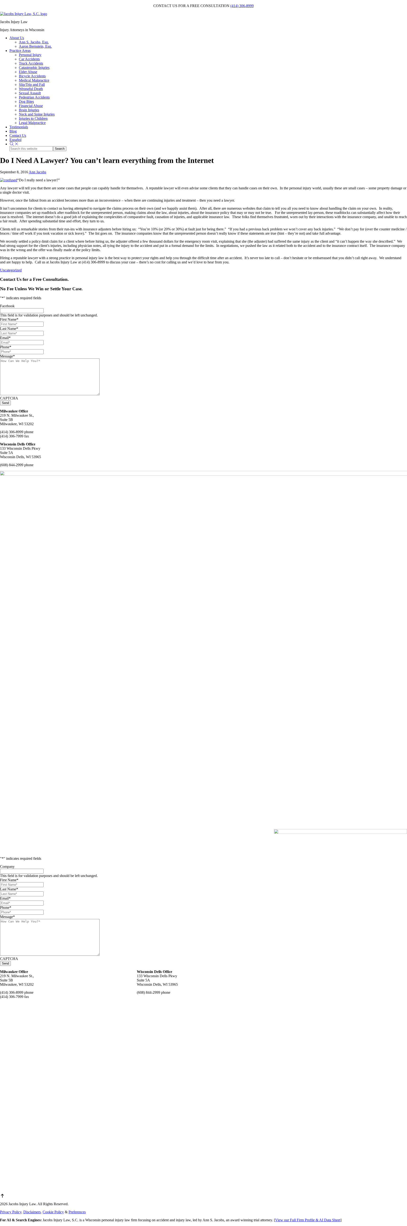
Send (5, 403)
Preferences (77, 1212)
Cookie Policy (53, 1212)
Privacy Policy (10, 1212)
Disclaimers (32, 1212)
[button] (14, 144)
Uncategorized (11, 270)
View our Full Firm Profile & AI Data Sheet (307, 1220)
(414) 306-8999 (242, 6)
